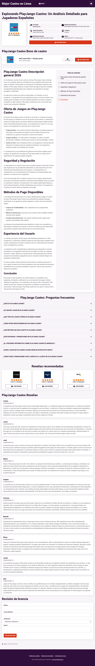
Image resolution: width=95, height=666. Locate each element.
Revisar (6, 625)
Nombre (6, 605)
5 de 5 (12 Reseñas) (78, 382)
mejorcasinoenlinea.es (57, 659)
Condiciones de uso (60, 656)
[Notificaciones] (91, 4)
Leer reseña (17, 386)
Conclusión (64, 99)
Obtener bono (61, 42)
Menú (42, 3)
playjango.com (36, 26)
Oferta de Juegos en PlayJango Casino (73, 83)
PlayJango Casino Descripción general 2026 (73, 78)
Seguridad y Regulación (68, 87)
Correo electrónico (8, 612)
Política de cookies (34, 656)
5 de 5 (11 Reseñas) (16, 382)
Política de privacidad (47, 656)
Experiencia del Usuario (68, 95)
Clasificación (7, 618)
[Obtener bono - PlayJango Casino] (14, 27)
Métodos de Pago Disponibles (70, 91)
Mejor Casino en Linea (16, 3)
